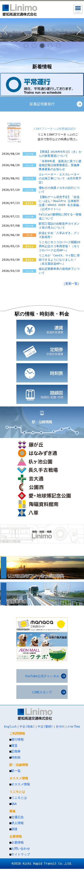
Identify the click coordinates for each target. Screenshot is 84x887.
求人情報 (17, 823)
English (10, 726)
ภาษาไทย (73, 726)
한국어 (60, 726)
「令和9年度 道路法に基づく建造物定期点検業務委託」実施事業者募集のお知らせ (60, 165)
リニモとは (19, 797)
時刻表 (16, 757)
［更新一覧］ (71, 283)
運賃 (14, 745)
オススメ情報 (20, 784)
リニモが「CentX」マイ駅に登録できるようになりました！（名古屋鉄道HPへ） (59, 259)
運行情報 (17, 739)
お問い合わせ (20, 848)
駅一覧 (16, 771)
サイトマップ (20, 854)
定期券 (16, 751)
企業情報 (17, 842)
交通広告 (17, 817)
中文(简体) (27, 726)
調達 (14, 829)
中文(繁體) (45, 726)
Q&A (14, 803)
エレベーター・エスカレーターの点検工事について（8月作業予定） (60, 178)
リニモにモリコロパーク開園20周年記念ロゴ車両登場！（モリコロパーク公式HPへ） (59, 246)
